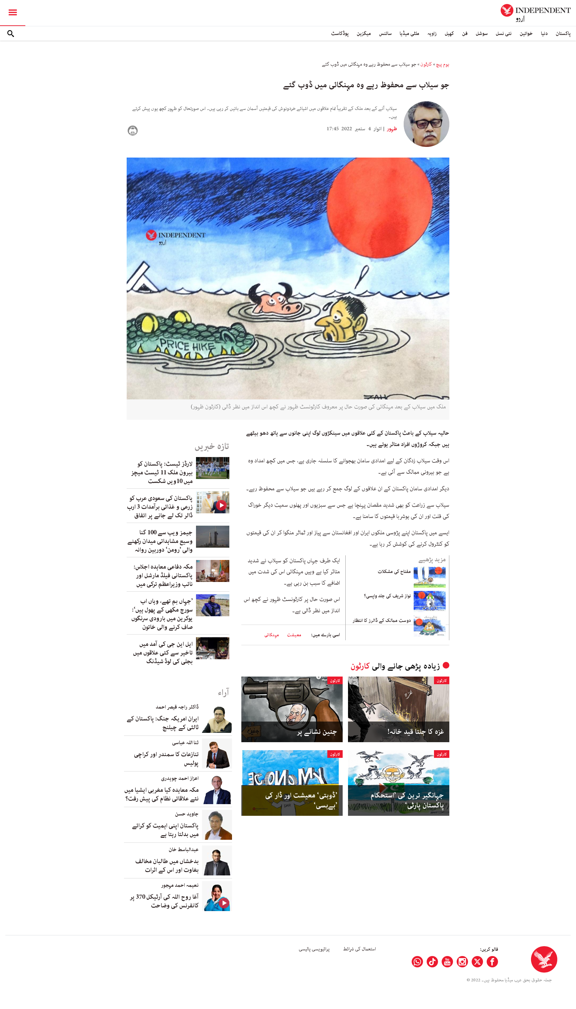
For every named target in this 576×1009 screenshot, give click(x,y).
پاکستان (563, 33)
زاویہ (432, 33)
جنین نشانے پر (317, 732)
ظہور (391, 129)
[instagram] (462, 961)
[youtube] (447, 961)
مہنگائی (271, 635)
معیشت (294, 635)
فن (465, 33)
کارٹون (426, 64)
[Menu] (12, 13)
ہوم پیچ (442, 64)
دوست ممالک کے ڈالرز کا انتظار (381, 620)
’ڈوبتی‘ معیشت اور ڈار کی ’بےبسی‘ (301, 800)
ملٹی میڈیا (409, 33)
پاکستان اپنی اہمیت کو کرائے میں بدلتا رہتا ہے (165, 830)
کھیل (449, 33)
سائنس (385, 33)
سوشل (482, 33)
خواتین (526, 33)
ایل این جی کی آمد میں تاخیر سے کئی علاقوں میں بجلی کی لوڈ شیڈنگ (163, 653)
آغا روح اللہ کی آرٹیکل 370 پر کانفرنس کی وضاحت (164, 901)
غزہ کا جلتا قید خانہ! (416, 732)
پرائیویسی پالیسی (314, 949)
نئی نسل (504, 33)
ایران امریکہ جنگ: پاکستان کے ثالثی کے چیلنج (163, 723)
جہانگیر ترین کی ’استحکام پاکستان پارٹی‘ (407, 800)
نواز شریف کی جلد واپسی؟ (387, 596)
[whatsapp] (417, 961)
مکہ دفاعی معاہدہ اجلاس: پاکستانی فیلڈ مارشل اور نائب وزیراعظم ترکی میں (163, 575)
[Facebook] (492, 961)
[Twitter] (477, 961)
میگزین (364, 33)
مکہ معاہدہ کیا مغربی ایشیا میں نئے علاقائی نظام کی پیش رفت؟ (161, 794)
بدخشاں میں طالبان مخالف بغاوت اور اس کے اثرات (167, 866)
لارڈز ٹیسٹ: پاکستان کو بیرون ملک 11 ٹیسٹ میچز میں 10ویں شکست (162, 472)
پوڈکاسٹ (340, 33)
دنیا (544, 33)
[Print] (133, 131)
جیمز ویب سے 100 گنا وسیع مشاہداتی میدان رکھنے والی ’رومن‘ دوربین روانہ (160, 541)
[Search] (10, 34)
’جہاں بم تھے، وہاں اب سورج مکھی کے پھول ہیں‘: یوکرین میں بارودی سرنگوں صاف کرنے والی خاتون (162, 614)
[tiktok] (432, 961)
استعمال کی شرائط (359, 949)
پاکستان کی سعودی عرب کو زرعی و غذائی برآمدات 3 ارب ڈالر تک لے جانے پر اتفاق (160, 507)
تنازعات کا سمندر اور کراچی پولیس (166, 759)
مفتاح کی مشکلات (394, 571)
